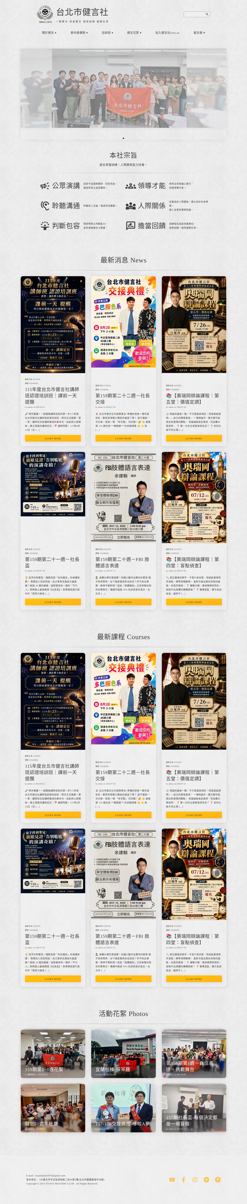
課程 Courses (31, 383)
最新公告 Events (32, 379)
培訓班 (106, 32)
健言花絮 (133, 32)
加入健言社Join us (167, 32)
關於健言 (48, 32)
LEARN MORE (53, 438)
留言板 (198, 32)
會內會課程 (77, 32)
